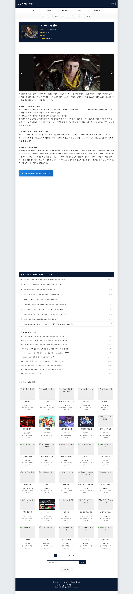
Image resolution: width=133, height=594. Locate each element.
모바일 (49, 10)
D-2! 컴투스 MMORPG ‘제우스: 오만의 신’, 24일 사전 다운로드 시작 (44, 279)
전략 (70, 16)
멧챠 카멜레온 (27, 512)
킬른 (47, 539)
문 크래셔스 (105, 401)
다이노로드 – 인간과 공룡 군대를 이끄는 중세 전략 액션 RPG (38, 357)
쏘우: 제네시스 (105, 456)
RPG (44, 16)
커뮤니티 (97, 10)
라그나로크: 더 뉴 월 (86, 429)
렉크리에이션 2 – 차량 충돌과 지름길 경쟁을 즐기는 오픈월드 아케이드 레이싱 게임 (44, 349)
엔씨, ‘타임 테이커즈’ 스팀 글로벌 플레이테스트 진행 (39, 289)
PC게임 (65, 10)
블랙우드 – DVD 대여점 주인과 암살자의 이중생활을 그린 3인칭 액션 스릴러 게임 (44, 345)
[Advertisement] (66, 48)
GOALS (47, 512)
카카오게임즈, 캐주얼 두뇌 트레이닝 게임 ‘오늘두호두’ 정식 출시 (43, 309)
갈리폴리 (27, 401)
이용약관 (64, 582)
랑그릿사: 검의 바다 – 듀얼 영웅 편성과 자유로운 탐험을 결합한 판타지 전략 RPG (44, 340)
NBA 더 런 (66, 484)
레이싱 (64, 16)
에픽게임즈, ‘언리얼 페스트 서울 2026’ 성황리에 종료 (40, 319)
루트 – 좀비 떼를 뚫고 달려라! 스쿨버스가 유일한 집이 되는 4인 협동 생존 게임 (43, 369)
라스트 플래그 (86, 539)
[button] (112, 73)
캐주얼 (88, 16)
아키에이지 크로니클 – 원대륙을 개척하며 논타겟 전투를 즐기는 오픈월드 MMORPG (45, 353)
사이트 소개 (56, 582)
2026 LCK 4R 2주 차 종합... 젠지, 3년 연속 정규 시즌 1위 (41, 299)
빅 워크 (86, 456)
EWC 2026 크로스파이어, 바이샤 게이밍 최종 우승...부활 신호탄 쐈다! (45, 304)
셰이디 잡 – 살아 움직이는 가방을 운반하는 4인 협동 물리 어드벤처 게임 (41, 365)
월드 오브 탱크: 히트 (86, 512)
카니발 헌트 (27, 484)
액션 (82, 16)
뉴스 (34, 10)
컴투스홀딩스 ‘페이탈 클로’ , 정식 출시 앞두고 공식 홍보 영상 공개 (44, 284)
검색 (82, 562)
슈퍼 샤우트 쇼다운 (47, 456)
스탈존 (47, 401)
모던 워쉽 (66, 512)
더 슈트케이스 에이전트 (66, 401)
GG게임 (22, 3)
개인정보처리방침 (75, 582)
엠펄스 (47, 484)
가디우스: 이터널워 (105, 429)
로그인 (113, 3)
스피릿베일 (47, 429)
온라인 (80, 10)
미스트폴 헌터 (66, 539)
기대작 (31, 4)
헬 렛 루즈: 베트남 (105, 512)
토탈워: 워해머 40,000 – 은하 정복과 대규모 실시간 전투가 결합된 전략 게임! (43, 361)
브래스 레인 (86, 401)
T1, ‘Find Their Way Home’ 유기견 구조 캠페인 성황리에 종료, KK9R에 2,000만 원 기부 (50, 324)
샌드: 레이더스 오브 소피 (86, 484)
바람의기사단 (28, 456)
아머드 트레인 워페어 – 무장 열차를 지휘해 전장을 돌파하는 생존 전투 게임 (42, 336)
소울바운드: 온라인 (66, 429)
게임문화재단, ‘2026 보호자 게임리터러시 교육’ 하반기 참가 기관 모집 (45, 314)
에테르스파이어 (105, 484)
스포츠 (57, 16)
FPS (50, 16)
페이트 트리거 (105, 539)
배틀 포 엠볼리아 (66, 456)
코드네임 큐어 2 (28, 429)
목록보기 (66, 570)
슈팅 (76, 16)
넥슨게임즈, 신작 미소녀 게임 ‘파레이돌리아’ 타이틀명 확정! (42, 294)
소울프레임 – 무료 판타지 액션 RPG (31, 373)
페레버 (28, 539)
